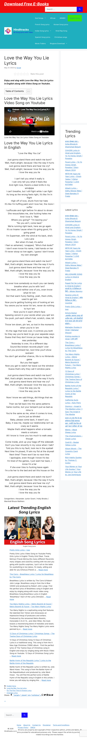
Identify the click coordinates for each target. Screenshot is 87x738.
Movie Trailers (40, 43)
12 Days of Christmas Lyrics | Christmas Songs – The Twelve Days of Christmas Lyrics (73, 376)
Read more (43, 570)
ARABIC (63, 18)
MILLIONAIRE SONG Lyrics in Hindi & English (73, 277)
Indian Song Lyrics (42, 31)
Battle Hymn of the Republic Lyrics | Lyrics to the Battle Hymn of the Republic (73, 391)
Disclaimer (47, 725)
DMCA (32, 727)
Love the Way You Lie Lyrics (17, 688)
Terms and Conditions (61, 725)
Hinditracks (21, 29)
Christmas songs (60, 37)
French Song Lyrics (42, 24)
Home (19, 725)
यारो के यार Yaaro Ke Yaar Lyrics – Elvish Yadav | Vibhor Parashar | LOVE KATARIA (73, 179)
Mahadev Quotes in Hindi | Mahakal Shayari (73, 330)
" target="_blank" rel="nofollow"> (27, 695)
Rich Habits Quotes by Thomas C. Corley (73, 460)
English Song (75, 18)
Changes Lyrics (12, 693)
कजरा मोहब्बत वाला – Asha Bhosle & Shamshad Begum (73, 144)
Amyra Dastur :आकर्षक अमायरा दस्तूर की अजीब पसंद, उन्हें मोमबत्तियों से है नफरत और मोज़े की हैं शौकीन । (74, 318)
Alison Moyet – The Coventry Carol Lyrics (73, 451)
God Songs (39, 18)
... (5, 701)
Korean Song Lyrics (61, 24)
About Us (26, 725)
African (52, 18)
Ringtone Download (57, 43)
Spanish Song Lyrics (42, 37)
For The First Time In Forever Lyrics (19, 690)
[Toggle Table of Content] (27, 91)
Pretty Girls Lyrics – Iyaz (20, 550)
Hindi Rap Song (61, 31)
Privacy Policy (23, 727)
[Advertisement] (74, 87)
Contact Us (36, 725)
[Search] (80, 9)
